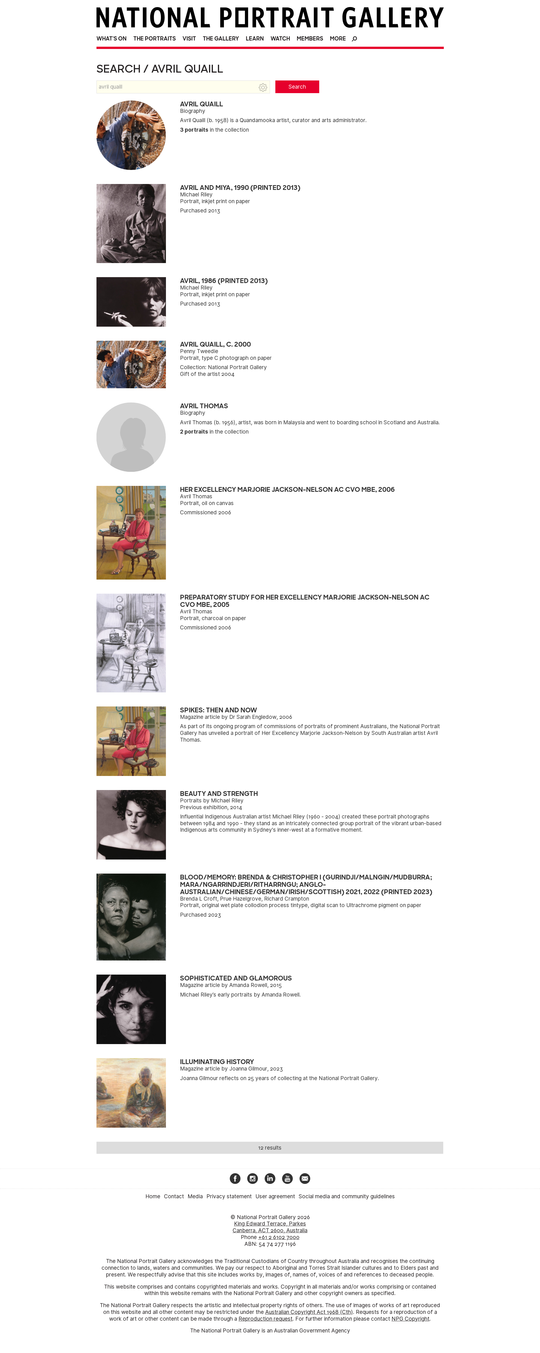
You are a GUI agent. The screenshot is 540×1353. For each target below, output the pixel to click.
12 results (270, 1148)
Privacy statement (229, 1196)
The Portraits (154, 38)
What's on (111, 38)
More (338, 38)
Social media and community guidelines (347, 1196)
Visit (189, 38)
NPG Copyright (410, 1319)
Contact (174, 1196)
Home (152, 1196)
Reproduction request (265, 1319)
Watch (280, 38)
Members (310, 38)
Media (195, 1196)
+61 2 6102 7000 (279, 1237)
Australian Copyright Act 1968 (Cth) (309, 1312)
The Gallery (221, 38)
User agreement (275, 1196)
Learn (255, 38)
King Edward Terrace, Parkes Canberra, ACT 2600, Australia (270, 1227)
